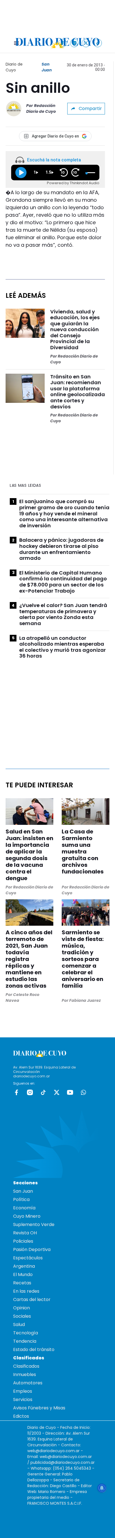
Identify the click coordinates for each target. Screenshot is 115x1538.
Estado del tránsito (33, 1349)
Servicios (22, 1399)
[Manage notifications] (101, 1488)
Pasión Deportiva (32, 1249)
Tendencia (24, 1341)
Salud (19, 1324)
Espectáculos (28, 1258)
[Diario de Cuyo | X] (86, 43)
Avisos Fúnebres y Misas (39, 1408)
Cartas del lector (32, 1299)
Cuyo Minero (26, 1216)
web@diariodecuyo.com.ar (53, 1451)
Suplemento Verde (33, 1224)
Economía (24, 1208)
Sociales (22, 1316)
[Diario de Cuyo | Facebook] (63, 43)
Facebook (16, 1092)
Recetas (22, 1283)
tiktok (43, 1092)
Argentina (24, 1266)
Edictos (21, 1416)
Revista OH (25, 1233)
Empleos (22, 1391)
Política (21, 1199)
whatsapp (83, 1092)
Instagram (30, 1092)
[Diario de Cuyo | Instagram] (74, 43)
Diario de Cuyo (14, 67)
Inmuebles (24, 1374)
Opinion (21, 1308)
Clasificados (26, 1366)
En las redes (26, 1291)
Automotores (27, 1383)
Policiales (23, 1241)
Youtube (70, 1092)
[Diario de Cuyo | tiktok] (98, 43)
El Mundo (23, 1274)
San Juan (47, 67)
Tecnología (25, 1333)
